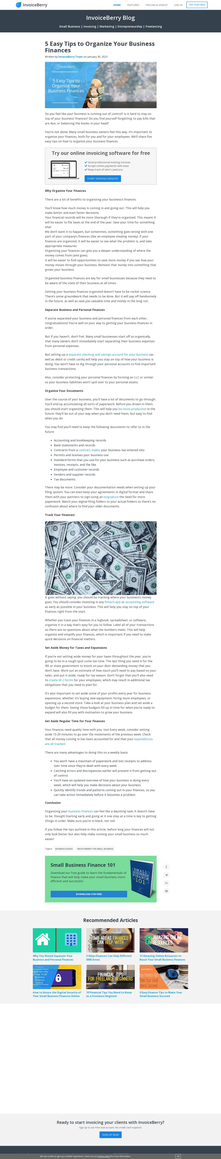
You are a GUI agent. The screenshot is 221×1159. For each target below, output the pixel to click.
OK (178, 1156)
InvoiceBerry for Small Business (95, 849)
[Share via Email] (166, 891)
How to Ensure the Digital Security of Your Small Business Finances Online (57, 994)
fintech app (113, 602)
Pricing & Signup (157, 4)
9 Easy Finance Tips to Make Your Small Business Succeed (161, 994)
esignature (111, 497)
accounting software (139, 602)
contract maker (89, 450)
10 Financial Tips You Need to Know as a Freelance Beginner (109, 994)
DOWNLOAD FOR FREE (89, 894)
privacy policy (104, 1156)
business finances (80, 811)
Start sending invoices (103, 178)
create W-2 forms (61, 680)
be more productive (132, 409)
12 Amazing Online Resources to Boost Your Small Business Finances (162, 957)
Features (133, 4)
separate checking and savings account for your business (108, 354)
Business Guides (64, 849)
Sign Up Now (110, 1134)
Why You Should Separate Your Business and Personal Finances (53, 957)
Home (117, 4)
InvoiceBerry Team (70, 56)
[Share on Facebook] (166, 867)
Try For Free (197, 4)
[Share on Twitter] (166, 875)
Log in (178, 4)
